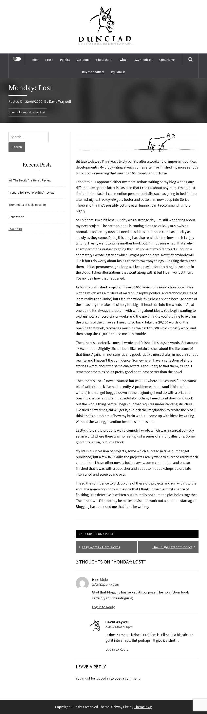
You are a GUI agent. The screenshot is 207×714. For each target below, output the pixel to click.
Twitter (123, 60)
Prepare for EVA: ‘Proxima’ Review (31, 192)
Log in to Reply (103, 607)
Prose (49, 60)
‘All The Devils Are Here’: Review (29, 180)
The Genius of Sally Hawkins (27, 205)
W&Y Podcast (143, 60)
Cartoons (83, 60)
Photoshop (103, 60)
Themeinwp (143, 706)
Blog (35, 60)
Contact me (167, 60)
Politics (65, 60)
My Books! (118, 72)
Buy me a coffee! (93, 72)
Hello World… (17, 217)
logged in (103, 678)
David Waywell (60, 101)
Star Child (15, 229)
